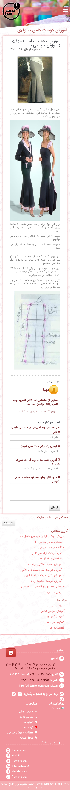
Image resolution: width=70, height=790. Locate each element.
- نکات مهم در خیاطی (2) (49, 542)
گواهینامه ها (57, 628)
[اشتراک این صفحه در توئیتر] (13, 694)
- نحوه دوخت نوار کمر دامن (47, 553)
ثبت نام (29, 727)
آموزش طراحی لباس (52, 611)
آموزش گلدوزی (55, 617)
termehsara (18, 750)
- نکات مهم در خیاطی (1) (49, 547)
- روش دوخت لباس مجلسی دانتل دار (42, 536)
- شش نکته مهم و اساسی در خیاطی (42, 587)
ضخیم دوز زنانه (55, 622)
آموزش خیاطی (55, 605)
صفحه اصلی (26, 711)
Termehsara (19, 761)
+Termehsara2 (20, 766)
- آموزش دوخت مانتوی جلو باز (46, 564)
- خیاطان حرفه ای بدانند (49, 559)
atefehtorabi (19, 771)
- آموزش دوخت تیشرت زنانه (47, 581)
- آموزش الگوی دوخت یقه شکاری (44, 575)
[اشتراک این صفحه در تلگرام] (61, 699)
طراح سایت (7, 784)
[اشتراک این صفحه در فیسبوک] (20, 694)
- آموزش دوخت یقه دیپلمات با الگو (43, 570)
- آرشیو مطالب (55, 592)
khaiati (15, 755)
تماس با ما (27, 717)
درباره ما (28, 722)
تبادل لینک (27, 738)
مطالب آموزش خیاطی (20, 732)
